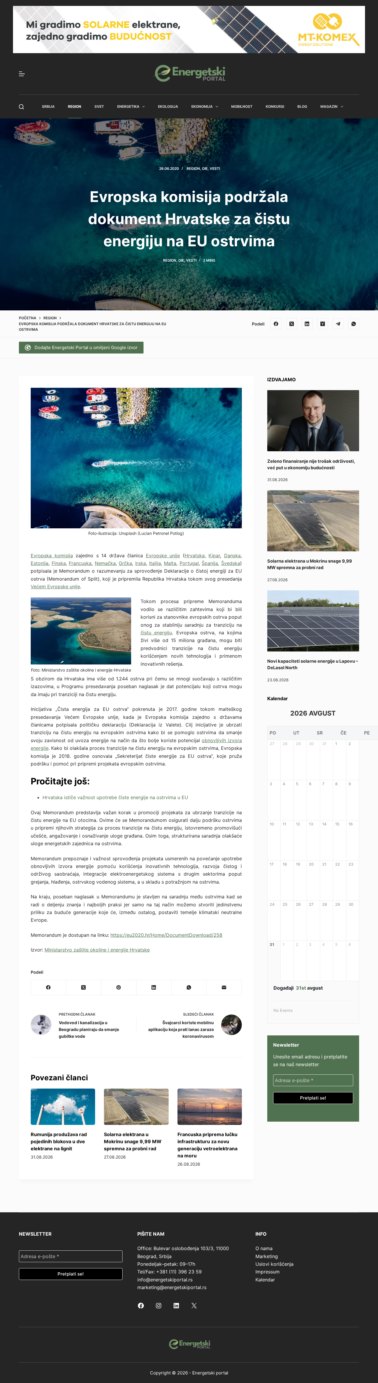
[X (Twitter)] (291, 323)
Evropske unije (163, 555)
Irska (140, 563)
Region (74, 106)
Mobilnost (241, 106)
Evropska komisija (52, 555)
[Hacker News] (322, 323)
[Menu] (22, 74)
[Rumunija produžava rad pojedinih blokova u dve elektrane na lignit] (63, 1107)
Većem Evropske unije (55, 586)
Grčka (125, 563)
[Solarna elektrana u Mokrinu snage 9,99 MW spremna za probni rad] (136, 1107)
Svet (99, 106)
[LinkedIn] (307, 323)
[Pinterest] (118, 987)
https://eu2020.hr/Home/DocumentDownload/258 (166, 935)
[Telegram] (338, 323)
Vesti (215, 168)
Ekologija (168, 106)
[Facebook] (276, 323)
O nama (264, 1248)
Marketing (266, 1256)
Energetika (128, 106)
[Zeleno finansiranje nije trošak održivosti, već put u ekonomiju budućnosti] (313, 420)
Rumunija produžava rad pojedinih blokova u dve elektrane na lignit (59, 1141)
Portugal (189, 563)
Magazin (329, 106)
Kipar (214, 555)
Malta (170, 563)
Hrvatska (195, 555)
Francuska (80, 563)
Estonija (39, 563)
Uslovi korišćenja (274, 1264)
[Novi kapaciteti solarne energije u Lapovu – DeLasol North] (313, 620)
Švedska (230, 563)
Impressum (267, 1272)
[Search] (21, 106)
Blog (302, 106)
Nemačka (105, 563)
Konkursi (275, 106)
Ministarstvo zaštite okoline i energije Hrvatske (97, 950)
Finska (59, 563)
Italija (155, 563)
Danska (232, 555)
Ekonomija (202, 106)
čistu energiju (156, 633)
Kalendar (265, 1280)
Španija (210, 563)
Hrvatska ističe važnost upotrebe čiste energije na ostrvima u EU (115, 797)
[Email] (224, 987)
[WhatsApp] (353, 323)
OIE (205, 168)
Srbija (48, 106)
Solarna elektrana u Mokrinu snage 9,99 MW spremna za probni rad (133, 1141)
